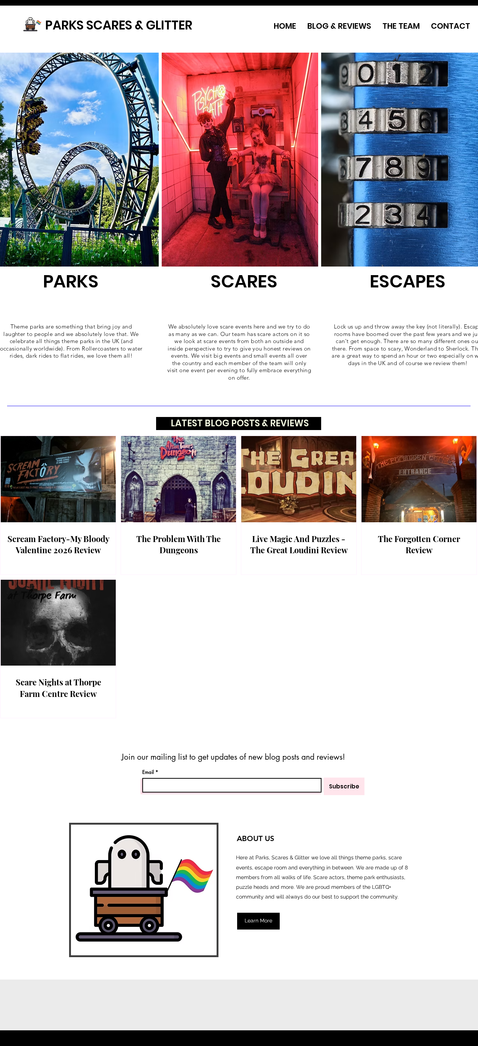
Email (148, 772)
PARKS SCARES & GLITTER (118, 25)
